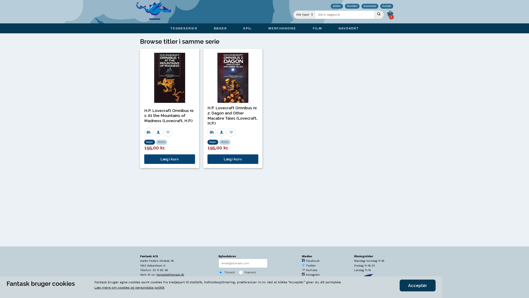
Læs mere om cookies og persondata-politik (129, 288)
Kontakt (386, 6)
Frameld (250, 272)
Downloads (370, 6)
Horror (161, 142)
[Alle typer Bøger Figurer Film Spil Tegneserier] (304, 15)
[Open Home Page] (155, 11)
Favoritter (352, 6)
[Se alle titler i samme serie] (148, 132)
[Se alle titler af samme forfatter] (158, 132)
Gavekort (348, 28)
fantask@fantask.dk (170, 274)
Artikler (337, 6)
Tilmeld (229, 272)
